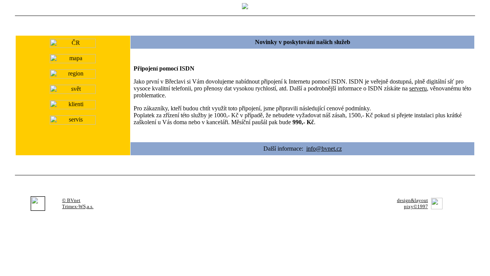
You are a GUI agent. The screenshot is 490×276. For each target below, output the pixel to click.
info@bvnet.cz (324, 148)
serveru (418, 88)
